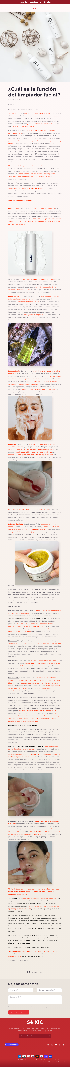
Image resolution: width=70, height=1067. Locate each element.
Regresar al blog (36, 972)
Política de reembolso (46, 1059)
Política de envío (60, 1061)
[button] (4, 8)
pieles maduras (21, 299)
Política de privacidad (59, 1059)
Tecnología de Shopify (32, 1059)
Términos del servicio (48, 1061)
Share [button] (12, 104)
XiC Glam (22, 1059)
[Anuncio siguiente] (66, 2)
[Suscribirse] (49, 1036)
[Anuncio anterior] (4, 2)
